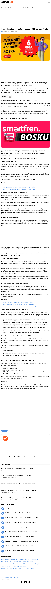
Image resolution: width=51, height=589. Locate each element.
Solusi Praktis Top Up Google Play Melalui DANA (13, 566)
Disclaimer (7, 577)
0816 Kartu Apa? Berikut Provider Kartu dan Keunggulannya (17, 468)
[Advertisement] (25, 18)
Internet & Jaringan (9, 7)
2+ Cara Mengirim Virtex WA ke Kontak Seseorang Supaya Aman (21, 531)
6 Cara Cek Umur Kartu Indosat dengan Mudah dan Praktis (18, 302)
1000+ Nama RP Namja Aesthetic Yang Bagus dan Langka (19, 536)
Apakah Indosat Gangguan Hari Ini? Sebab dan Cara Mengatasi (19, 189)
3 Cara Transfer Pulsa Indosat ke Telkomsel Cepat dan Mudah (18, 304)
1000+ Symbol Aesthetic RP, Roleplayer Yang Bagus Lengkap (20, 522)
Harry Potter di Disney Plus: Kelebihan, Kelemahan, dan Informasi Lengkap (20, 559)
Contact (18, 577)
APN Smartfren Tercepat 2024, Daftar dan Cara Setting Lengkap (18, 490)
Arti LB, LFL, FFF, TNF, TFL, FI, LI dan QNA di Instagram (18, 508)
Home (2, 7)
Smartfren (5, 430)
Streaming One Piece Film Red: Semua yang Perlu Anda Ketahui (17, 568)
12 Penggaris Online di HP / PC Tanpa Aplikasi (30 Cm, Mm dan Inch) (22, 541)
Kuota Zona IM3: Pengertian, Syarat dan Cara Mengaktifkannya (18, 498)
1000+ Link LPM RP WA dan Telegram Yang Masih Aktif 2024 (20, 527)
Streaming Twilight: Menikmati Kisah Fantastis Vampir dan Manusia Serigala (20, 564)
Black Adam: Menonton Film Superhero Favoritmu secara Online (17, 561)
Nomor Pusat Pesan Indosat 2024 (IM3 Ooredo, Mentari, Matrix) (18, 483)
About (2, 577)
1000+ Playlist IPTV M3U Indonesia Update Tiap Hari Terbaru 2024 (21, 517)
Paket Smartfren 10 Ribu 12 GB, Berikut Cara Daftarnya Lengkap (19, 186)
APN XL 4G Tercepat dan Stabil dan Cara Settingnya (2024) (17, 475)
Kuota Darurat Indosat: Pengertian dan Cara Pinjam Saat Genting (19, 306)
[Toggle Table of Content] (9, 96)
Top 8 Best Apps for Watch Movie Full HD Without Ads (18, 512)
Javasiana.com (5, 31)
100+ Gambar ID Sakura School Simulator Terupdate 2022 (19, 546)
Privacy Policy (13, 577)
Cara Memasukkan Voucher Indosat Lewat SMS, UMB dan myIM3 (20, 187)
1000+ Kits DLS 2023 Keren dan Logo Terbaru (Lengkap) (19, 550)
